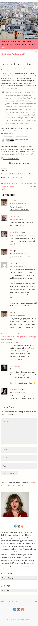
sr (35, 522)
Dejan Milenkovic (15, 232)
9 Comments (29, 69)
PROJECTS (25, 602)
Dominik (12, 216)
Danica (19, 69)
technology (19, 177)
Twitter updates (25, 73)
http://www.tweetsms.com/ (19, 210)
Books (18, 602)
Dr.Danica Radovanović (13, 54)
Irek (11, 201)
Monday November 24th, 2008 (18, 203)
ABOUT (3, 602)
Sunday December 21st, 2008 (18, 369)
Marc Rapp (13, 366)
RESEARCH (11, 602)
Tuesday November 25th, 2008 (18, 315)
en (33, 522)
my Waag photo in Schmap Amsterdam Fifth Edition (10, 186)
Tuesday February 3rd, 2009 (18, 392)
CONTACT (34, 602)
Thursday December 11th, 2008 (10, 342)
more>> (26, 566)
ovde (4, 47)
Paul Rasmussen (15, 390)
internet (13, 177)
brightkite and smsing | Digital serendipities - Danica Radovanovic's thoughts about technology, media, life (18, 336)
